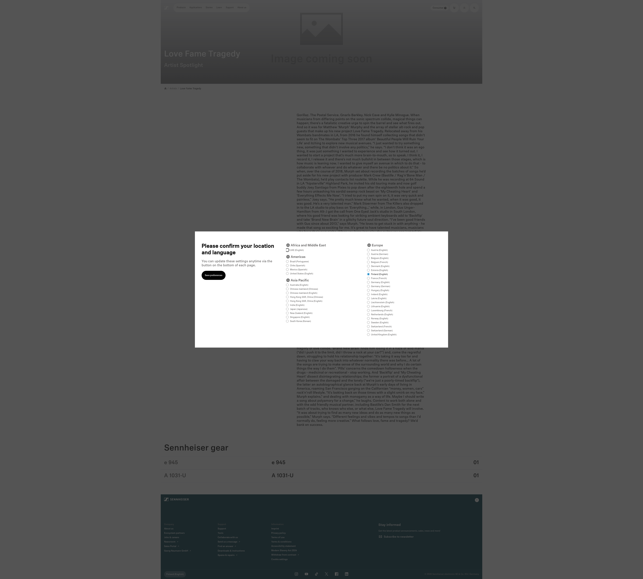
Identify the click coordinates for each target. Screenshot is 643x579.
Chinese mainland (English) (303, 293)
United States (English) (301, 274)
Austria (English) (379, 250)
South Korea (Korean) (300, 321)
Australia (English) (299, 285)
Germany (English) (380, 282)
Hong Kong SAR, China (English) (306, 301)
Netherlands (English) (382, 315)
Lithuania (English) (380, 307)
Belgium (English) (379, 258)
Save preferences (213, 275)
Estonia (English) (379, 270)
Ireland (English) (379, 294)
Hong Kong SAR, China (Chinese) (306, 297)
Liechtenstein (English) (382, 302)
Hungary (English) (380, 290)
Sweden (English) (379, 323)
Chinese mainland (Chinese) (304, 289)
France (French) (379, 278)
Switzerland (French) (381, 327)
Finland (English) (379, 274)
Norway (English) (379, 319)
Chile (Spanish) (297, 266)
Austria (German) (379, 254)
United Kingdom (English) (384, 335)
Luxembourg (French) (381, 311)
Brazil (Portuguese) (299, 262)
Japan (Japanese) (298, 309)
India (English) (297, 305)
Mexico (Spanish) (298, 270)
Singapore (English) (300, 317)
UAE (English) (297, 250)
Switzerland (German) (382, 331)
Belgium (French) (379, 262)
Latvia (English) (378, 298)
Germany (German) (380, 286)
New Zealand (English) (301, 313)
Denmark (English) (380, 266)
